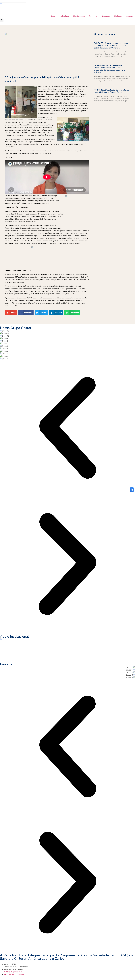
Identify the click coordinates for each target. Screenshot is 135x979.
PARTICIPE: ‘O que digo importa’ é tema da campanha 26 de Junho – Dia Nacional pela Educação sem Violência (112, 45)
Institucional (64, 16)
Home (53, 16)
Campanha (93, 16)
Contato (129, 16)
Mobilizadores (79, 16)
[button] (1, 20)
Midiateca (118, 16)
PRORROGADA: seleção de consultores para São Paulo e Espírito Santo (111, 91)
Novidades (106, 16)
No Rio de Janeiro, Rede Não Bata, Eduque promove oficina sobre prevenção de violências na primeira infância (109, 69)
